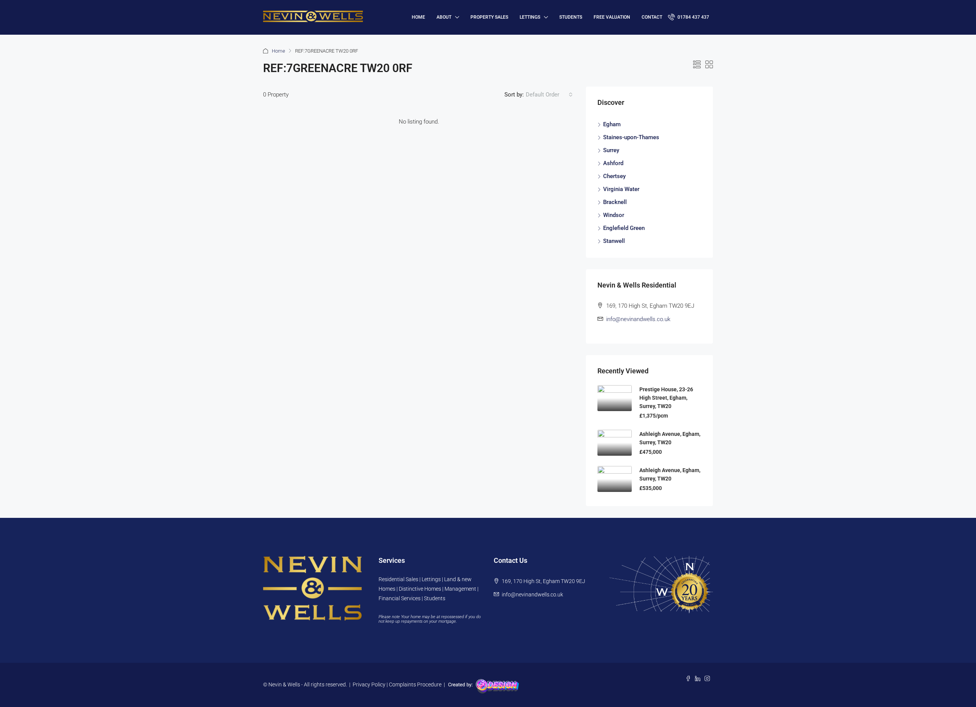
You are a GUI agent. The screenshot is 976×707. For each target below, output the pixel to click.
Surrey (611, 150)
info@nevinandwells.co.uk (638, 319)
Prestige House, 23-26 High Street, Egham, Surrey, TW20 (666, 397)
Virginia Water (621, 189)
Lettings (530, 17)
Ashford (613, 163)
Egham (612, 124)
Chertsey (614, 176)
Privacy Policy (369, 684)
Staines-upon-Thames (631, 137)
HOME (418, 17)
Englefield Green (624, 228)
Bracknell (615, 202)
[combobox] (549, 95)
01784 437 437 (692, 17)
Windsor (613, 215)
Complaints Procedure (415, 684)
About (444, 17)
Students (570, 17)
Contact (652, 17)
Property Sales (489, 17)
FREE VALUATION (612, 17)
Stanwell (614, 241)
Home (278, 51)
